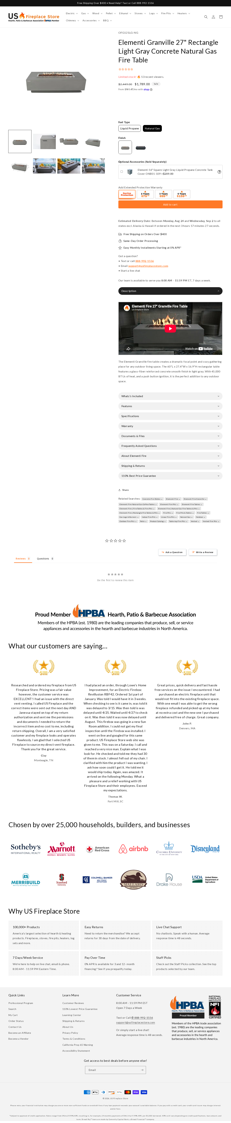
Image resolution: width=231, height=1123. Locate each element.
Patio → (143, 521)
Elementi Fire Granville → (195, 499)
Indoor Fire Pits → (150, 517)
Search (12, 1008)
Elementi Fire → (173, 499)
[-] (127, 195)
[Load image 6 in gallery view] (44, 166)
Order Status (16, 1020)
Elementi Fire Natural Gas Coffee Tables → (138, 504)
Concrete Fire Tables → (153, 499)
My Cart (13, 1015)
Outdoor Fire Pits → (128, 521)
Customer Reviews (73, 1003)
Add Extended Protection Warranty (140, 187)
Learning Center (71, 1015)
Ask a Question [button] (174, 552)
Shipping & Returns (73, 1020)
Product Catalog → (158, 521)
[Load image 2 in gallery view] (44, 141)
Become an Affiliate (19, 1032)
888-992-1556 (144, 260)
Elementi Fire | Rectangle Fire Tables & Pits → (140, 513)
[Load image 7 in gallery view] (68, 166)
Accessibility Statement (76, 1050)
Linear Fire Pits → (169, 517)
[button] (71, 13)
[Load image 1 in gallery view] (19, 141)
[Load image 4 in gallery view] (93, 141)
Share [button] (125, 489)
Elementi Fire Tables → (192, 504)
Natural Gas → (186, 517)
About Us (67, 1026)
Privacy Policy (70, 1032)
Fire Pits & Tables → (185, 513)
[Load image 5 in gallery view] (19, 166)
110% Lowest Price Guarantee (80, 1008)
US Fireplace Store (119, 1098)
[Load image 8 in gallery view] (93, 166)
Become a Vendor (18, 1038)
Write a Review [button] (204, 552)
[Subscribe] (142, 1070)
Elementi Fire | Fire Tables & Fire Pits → (137, 509)
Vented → (195, 521)
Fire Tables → (203, 513)
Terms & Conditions (73, 1038)
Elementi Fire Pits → (169, 504)
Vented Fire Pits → (211, 521)
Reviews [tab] (21, 558)
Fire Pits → (168, 513)
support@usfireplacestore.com (148, 265)
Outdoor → (200, 517)
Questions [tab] (43, 558)
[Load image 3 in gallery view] (68, 141)
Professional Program (20, 1003)
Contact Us (15, 1026)
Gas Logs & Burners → (129, 517)
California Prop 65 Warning (77, 1044)
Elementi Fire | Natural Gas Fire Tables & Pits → (179, 509)
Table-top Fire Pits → (178, 521)
